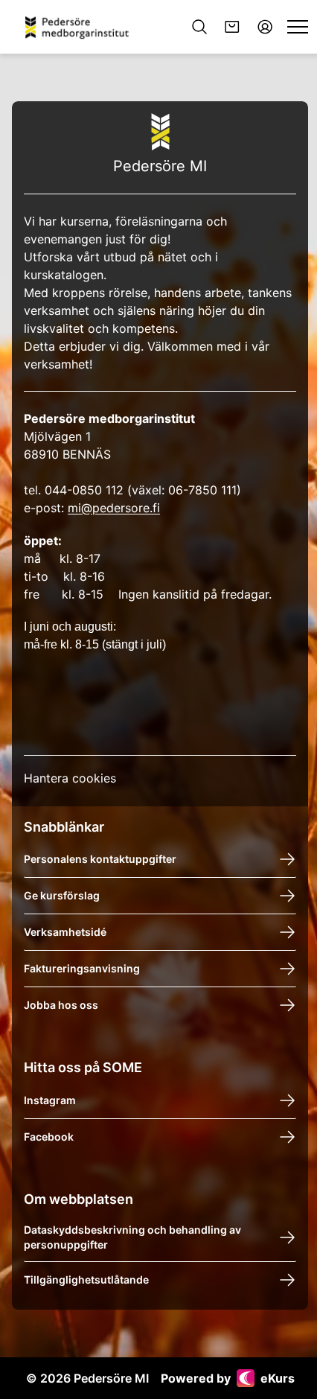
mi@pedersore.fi (114, 507)
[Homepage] (82, 27)
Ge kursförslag (62, 895)
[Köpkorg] (232, 26)
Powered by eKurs (228, 1378)
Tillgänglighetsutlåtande (86, 1279)
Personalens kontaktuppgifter (100, 859)
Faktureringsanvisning (82, 968)
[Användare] (265, 26)
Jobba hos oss (61, 1004)
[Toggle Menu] (297, 26)
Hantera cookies (70, 778)
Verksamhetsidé (65, 931)
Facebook (49, 1136)
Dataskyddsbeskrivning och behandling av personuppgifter (132, 1237)
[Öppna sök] (199, 26)
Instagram (50, 1100)
